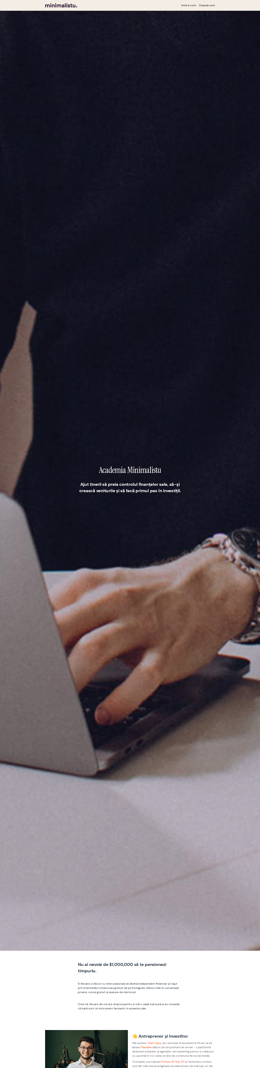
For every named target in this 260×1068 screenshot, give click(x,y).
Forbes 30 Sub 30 (172, 1062)
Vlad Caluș (154, 1043)
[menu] (197, 5)
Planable (146, 1047)
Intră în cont (188, 5)
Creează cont (207, 5)
